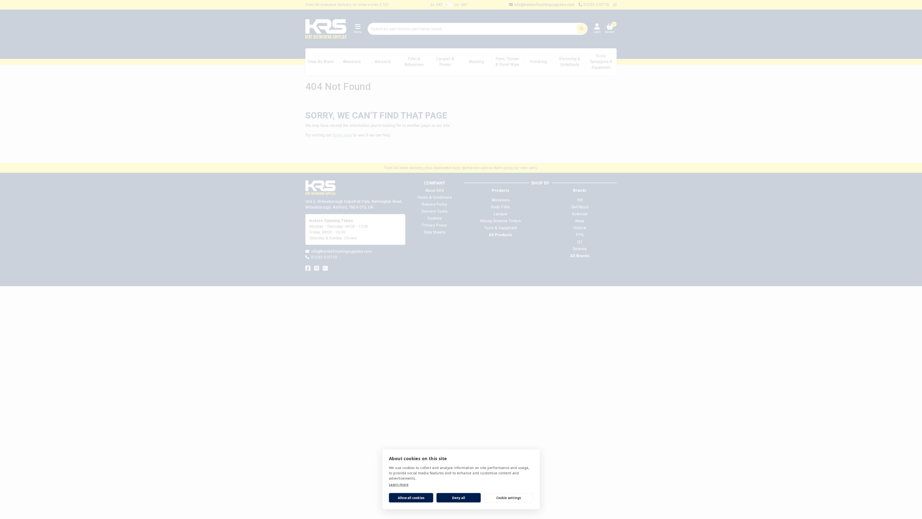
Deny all (458, 498)
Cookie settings (508, 498)
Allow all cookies (411, 498)
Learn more (398, 484)
